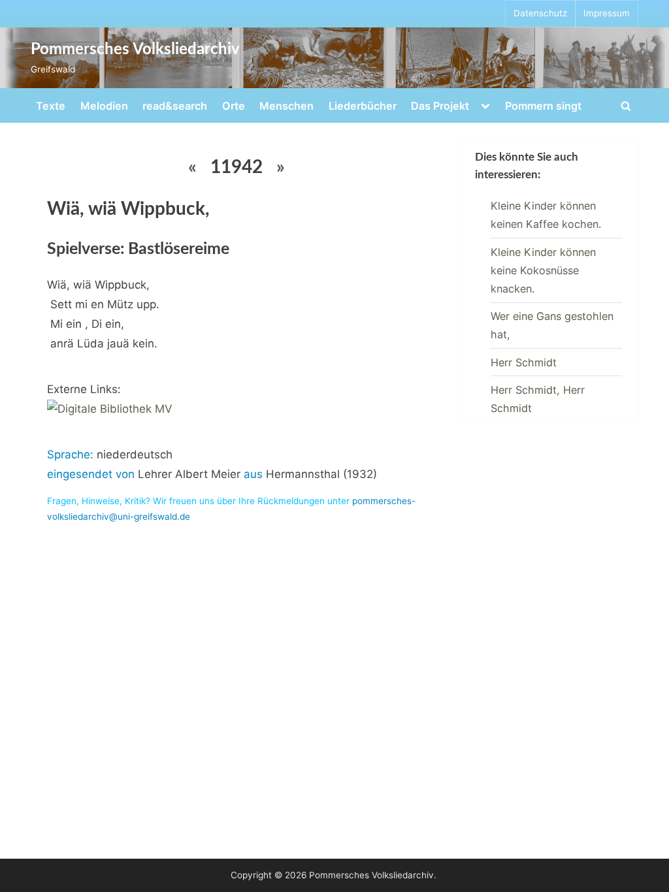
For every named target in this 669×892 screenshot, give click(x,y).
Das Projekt (440, 105)
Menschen (286, 105)
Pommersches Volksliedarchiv (135, 49)
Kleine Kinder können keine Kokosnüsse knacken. (543, 271)
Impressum (606, 13)
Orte (233, 105)
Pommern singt (543, 105)
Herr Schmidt (524, 362)
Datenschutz (540, 13)
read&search (174, 105)
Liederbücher (363, 105)
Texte (50, 105)
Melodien (104, 105)
